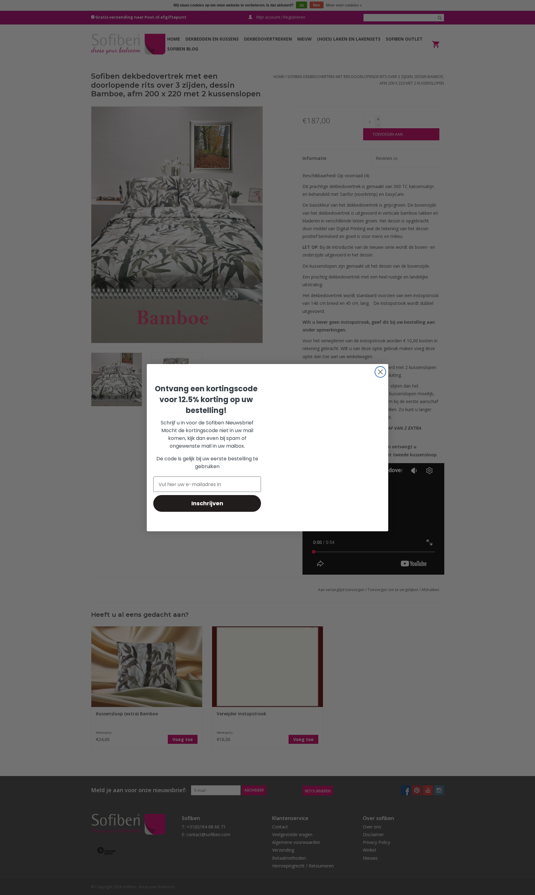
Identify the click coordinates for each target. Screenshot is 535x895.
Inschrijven (207, 503)
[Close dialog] (380, 371)
